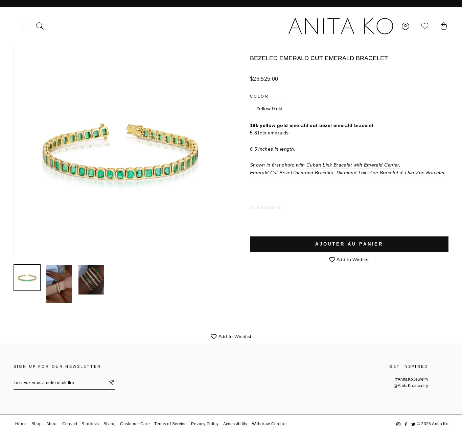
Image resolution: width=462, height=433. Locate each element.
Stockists (90, 424)
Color (259, 96)
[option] (120, 152)
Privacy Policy (204, 424)
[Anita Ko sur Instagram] (398, 424)
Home (21, 424)
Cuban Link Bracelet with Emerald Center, (353, 165)
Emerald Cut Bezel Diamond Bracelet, (292, 172)
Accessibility (235, 424)
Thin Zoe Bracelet (424, 172)
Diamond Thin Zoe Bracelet (367, 172)
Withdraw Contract (270, 424)
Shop (36, 424)
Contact (69, 424)
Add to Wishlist (353, 259)
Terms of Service (170, 424)
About (52, 424)
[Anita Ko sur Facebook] (406, 424)
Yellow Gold (269, 108)
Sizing (109, 424)
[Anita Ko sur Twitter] (413, 424)
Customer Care (135, 424)
